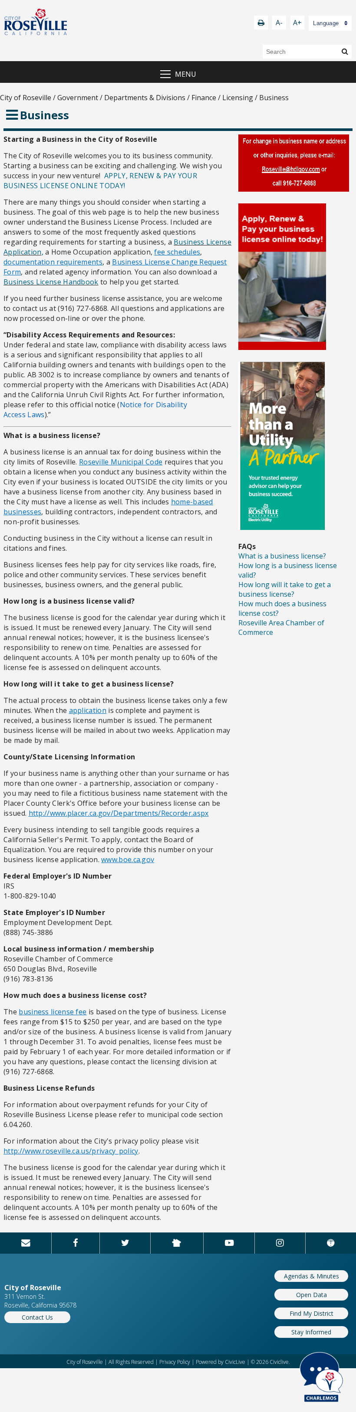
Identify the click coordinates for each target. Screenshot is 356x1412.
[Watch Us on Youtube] (229, 1242)
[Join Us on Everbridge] (331, 1242)
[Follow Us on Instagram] (280, 1242)
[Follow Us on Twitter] (125, 1242)
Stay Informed (311, 1332)
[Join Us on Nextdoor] (177, 1242)
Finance (203, 97)
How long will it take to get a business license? (284, 589)
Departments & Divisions (144, 97)
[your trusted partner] (282, 527)
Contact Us (37, 1317)
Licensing (237, 97)
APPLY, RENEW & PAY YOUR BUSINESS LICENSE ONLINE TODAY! (100, 180)
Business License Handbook (51, 282)
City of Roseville (25, 97)
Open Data (311, 1295)
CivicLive (235, 1362)
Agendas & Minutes (311, 1276)
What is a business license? (282, 556)
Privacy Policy (174, 1362)
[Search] (345, 51)
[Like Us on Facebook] (75, 1242)
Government (77, 97)
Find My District (311, 1313)
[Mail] (25, 1242)
